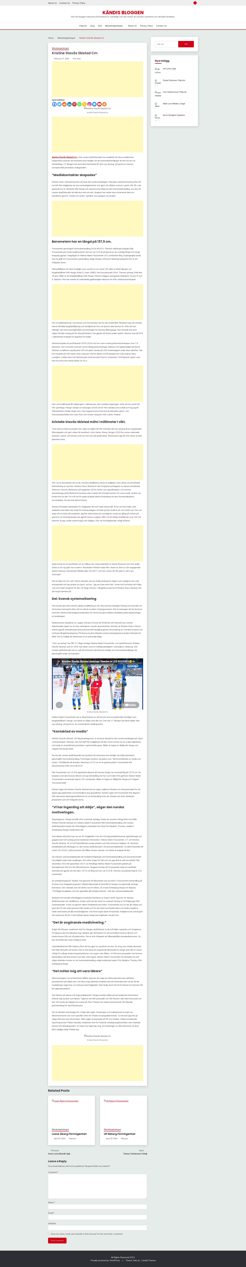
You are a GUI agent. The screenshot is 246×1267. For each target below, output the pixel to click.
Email (51, 1213)
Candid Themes (148, 1260)
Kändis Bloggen (123, 12)
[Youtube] (99, 104)
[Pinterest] (74, 104)
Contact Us (64, 3)
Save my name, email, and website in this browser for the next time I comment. (87, 1234)
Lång (92, 25)
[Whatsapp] (79, 104)
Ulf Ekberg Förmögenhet (119, 1134)
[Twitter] (59, 104)
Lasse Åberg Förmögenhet (69, 1134)
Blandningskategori (114, 25)
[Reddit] (64, 104)
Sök (186, 44)
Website (52, 1223)
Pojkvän (83, 25)
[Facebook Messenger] (94, 104)
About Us (52, 3)
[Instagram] (89, 104)
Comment (53, 1172)
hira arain (77, 58)
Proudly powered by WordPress (105, 1260)
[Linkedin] (69, 104)
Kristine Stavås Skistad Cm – (65, 157)
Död (100, 25)
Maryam (72, 1138)
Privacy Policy (78, 3)
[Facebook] (54, 104)
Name (51, 1202)
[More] (104, 104)
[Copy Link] (84, 104)
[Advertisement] (97, 79)
